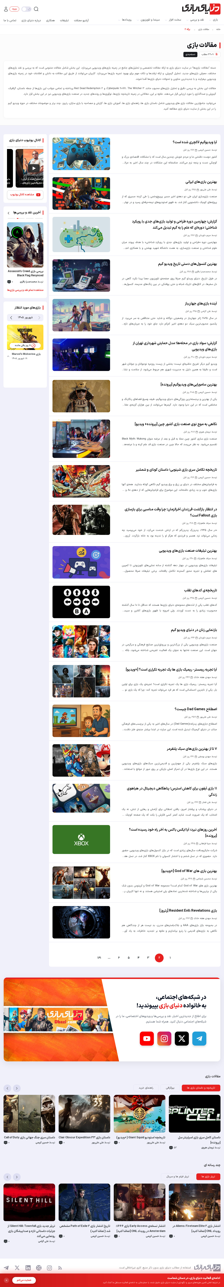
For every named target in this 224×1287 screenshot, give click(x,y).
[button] (8, 213)
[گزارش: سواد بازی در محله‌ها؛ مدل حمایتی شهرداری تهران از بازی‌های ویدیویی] (81, 355)
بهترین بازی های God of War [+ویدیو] (189, 871)
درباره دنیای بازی (31, 20)
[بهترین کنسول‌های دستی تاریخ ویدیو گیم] (81, 275)
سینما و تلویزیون (150, 20)
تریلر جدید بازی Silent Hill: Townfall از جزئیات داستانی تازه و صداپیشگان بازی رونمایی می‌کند (31, 1231)
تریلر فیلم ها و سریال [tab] (177, 1177)
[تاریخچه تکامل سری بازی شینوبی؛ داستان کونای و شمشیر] (81, 481)
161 (99, 958)
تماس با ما (10, 20)
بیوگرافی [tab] (170, 1088)
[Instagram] (164, 1039)
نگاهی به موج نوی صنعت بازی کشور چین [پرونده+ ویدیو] (176, 424)
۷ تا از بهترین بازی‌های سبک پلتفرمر (192, 749)
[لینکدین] (28, 1268)
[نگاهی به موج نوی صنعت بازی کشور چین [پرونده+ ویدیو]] (81, 439)
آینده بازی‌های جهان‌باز (201, 303)
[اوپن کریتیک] (39, 1268)
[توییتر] (17, 1268)
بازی (215, 20)
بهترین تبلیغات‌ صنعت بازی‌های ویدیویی (188, 550)
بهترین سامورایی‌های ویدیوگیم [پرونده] (189, 384)
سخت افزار (175, 20)
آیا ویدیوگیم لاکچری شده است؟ (195, 142)
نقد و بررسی (197, 20)
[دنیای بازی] (201, 9)
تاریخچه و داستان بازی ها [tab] (201, 1088)
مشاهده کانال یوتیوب (22, 195)
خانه (218, 29)
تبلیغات (64, 20)
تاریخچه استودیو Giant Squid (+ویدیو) (140, 1137)
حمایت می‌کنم (24, 1280)
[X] (182, 1039)
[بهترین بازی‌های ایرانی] (81, 193)
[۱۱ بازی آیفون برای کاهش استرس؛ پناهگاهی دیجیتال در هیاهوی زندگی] (81, 798)
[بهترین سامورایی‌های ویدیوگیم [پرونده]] (81, 396)
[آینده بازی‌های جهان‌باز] (81, 315)
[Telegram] (199, 1039)
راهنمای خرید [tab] (146, 1088)
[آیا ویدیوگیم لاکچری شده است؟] (81, 154)
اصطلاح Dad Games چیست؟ (196, 709)
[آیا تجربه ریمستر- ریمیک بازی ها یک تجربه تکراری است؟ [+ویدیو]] (81, 681)
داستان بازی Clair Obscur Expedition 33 (84, 1137)
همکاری (50, 20)
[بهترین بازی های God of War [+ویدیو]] (81, 882)
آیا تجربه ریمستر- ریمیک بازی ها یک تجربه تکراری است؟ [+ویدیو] (171, 669)
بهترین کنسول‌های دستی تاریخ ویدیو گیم (187, 264)
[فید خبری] (60, 1268)
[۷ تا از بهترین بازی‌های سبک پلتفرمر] (81, 760)
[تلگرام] (6, 1268)
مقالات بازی (203, 29)
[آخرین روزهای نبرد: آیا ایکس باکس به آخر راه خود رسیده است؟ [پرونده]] (81, 839)
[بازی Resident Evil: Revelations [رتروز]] (81, 922)
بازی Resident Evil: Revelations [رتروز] (188, 910)
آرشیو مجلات (81, 20)
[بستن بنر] (6, 1280)
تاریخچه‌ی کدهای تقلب (200, 590)
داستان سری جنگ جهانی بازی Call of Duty (29, 1137)
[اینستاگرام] (49, 1267)
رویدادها (127, 20)
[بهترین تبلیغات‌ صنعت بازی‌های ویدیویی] (81, 562)
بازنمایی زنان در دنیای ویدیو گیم (194, 630)
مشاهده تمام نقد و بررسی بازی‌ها (25, 290)
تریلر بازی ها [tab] (208, 1177)
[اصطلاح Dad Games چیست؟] (81, 721)
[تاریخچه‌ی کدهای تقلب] (81, 602)
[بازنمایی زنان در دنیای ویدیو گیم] (81, 641)
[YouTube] (147, 1039)
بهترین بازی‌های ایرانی (201, 182)
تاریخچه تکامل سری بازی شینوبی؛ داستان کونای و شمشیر (176, 469)
